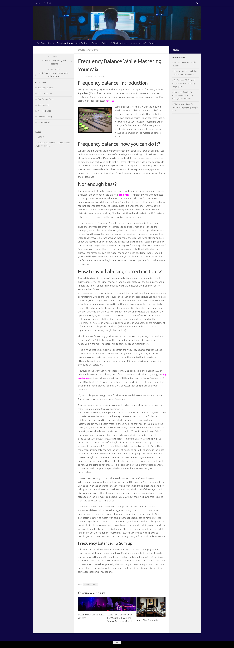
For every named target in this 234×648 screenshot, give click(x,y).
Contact (47, 3)
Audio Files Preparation (147, 620)
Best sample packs (45, 88)
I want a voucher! (138, 43)
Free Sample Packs (45, 43)
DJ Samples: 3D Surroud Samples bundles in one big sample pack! (183, 83)
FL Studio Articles (118, 43)
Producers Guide (99, 43)
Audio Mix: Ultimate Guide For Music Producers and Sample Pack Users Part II (119, 617)
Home (37, 3)
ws (82, 76)
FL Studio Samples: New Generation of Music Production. (52, 144)
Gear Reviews (82, 43)
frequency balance (91, 584)
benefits (109, 100)
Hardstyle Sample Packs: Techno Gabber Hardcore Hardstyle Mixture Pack (183, 95)
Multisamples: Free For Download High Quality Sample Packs (185, 107)
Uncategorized (44, 122)
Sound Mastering (65, 43)
